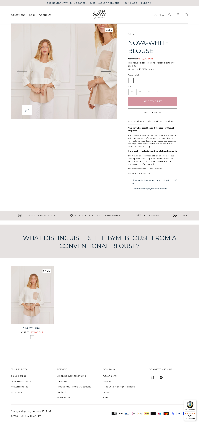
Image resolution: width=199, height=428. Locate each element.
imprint (107, 381)
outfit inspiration (163, 121)
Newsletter (63, 397)
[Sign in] (178, 15)
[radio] (131, 80)
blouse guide (19, 375)
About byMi (110, 375)
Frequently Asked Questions (74, 386)
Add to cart (152, 101)
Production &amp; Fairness (119, 386)
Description (135, 121)
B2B (105, 397)
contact (61, 392)
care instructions (21, 381)
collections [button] (18, 14)
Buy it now (152, 112)
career (106, 392)
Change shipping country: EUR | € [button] (31, 411)
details (147, 121)
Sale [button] (32, 14)
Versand (151, 62)
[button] (159, 15)
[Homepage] (100, 15)
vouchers (16, 392)
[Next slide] (106, 71)
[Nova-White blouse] (32, 295)
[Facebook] (161, 377)
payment (62, 381)
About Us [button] (45, 14)
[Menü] (194, 401)
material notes (19, 386)
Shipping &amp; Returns (71, 375)
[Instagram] (152, 377)
